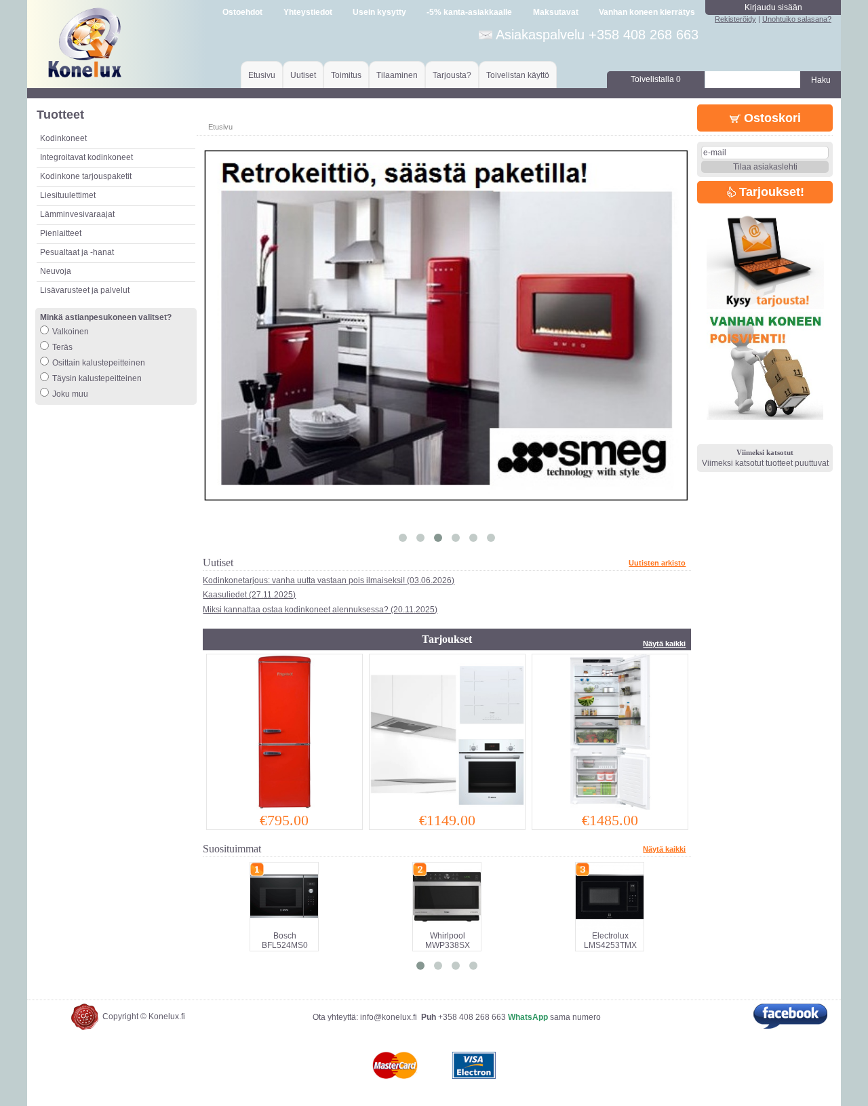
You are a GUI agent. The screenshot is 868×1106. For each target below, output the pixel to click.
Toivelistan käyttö (517, 75)
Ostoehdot (242, 12)
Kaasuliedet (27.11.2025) (249, 594)
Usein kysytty (379, 12)
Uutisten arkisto (657, 563)
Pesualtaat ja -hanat (77, 252)
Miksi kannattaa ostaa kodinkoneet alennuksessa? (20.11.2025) (320, 609)
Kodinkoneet (63, 138)
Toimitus (346, 75)
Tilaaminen (397, 75)
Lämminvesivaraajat (77, 214)
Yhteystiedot (307, 12)
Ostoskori (771, 118)
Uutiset (303, 75)
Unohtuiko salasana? (796, 19)
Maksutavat (555, 12)
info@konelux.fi (388, 1017)
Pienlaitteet (60, 233)
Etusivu (261, 75)
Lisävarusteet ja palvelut (85, 290)
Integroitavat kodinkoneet (86, 157)
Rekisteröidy (735, 19)
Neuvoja (55, 271)
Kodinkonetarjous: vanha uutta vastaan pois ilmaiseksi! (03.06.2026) (328, 580)
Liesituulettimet (68, 195)
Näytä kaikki (664, 643)
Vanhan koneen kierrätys (647, 12)
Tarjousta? (452, 75)
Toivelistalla (656, 79)
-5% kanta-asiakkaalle (469, 12)
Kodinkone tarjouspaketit (86, 176)
